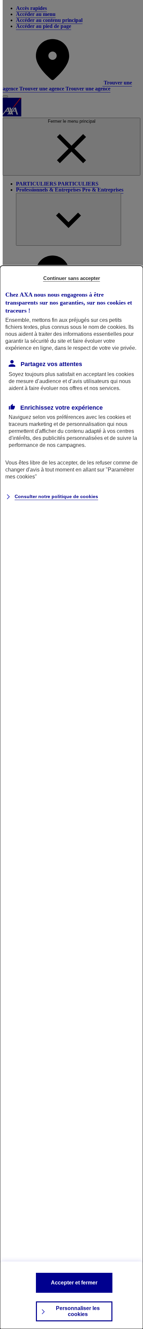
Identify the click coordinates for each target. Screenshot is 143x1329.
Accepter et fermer (74, 1282)
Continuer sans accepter (71, 278)
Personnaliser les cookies (78, 1311)
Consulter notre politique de (56, 496)
